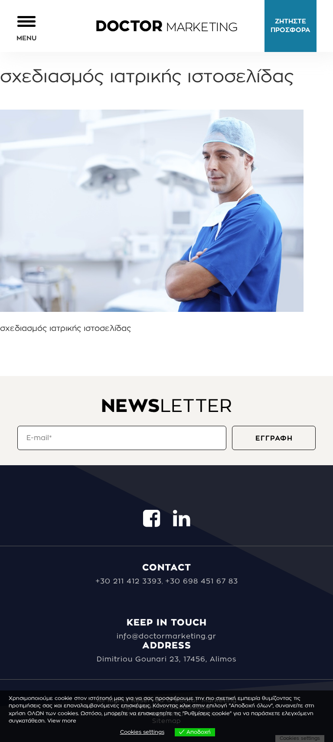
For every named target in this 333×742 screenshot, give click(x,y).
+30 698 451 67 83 (201, 581)
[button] (26, 28)
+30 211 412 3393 (128, 581)
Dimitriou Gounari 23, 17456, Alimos (166, 659)
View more (61, 720)
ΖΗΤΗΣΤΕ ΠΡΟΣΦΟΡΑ (290, 25)
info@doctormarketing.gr (166, 636)
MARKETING (166, 27)
